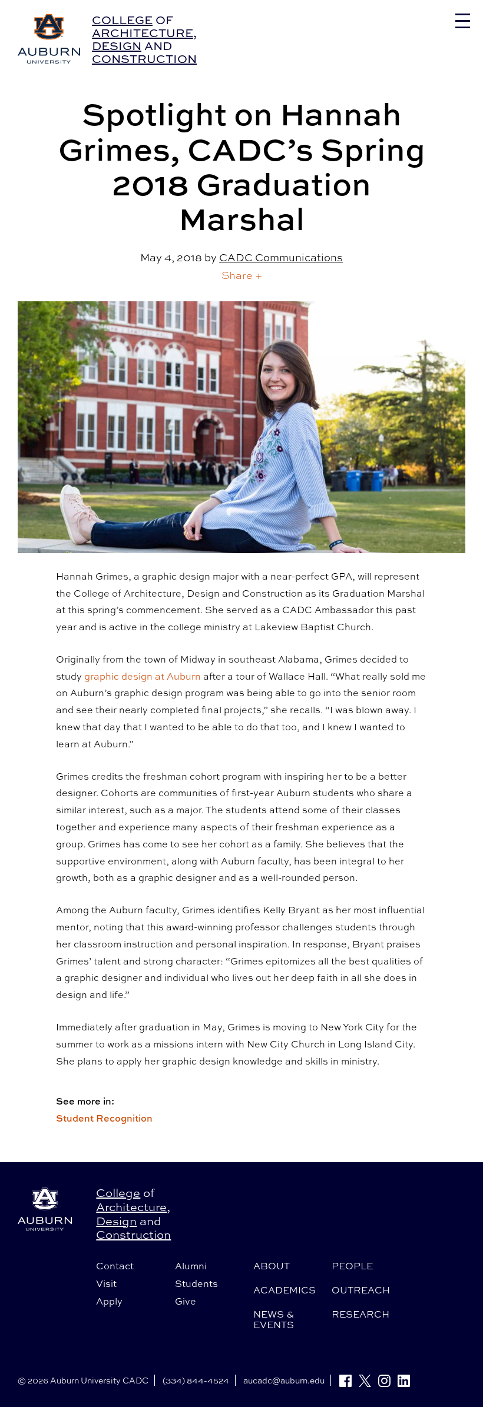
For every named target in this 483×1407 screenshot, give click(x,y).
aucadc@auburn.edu (284, 1380)
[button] (241, 275)
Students (196, 1283)
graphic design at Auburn (142, 676)
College (122, 20)
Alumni (191, 1265)
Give (185, 1301)
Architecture (142, 33)
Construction (144, 58)
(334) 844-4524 (196, 1380)
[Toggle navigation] (462, 21)
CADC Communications (281, 257)
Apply (109, 1301)
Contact (115, 1265)
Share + (241, 275)
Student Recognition (104, 1118)
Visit (106, 1283)
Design (116, 46)
